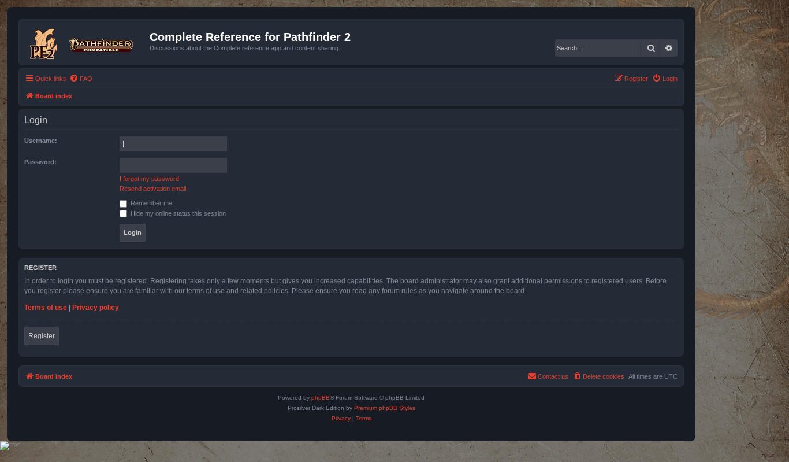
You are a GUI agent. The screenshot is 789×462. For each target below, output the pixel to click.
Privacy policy (95, 308)
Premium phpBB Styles (384, 408)
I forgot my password (149, 178)
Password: (40, 161)
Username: (40, 140)
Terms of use (45, 308)
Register (41, 336)
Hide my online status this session (177, 213)
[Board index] (86, 41)
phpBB (320, 397)
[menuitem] (80, 79)
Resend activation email (153, 188)
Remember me (150, 202)
